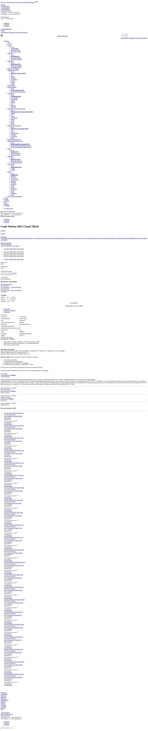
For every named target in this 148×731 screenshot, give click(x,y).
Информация (4, 700)
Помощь (3, 702)
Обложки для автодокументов (70, 238)
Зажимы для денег (32, 238)
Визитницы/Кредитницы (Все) (20, 144)
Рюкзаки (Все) (15, 56)
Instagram (6, 23)
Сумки (3, 238)
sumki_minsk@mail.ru (8, 216)
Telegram (6, 24)
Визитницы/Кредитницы (112, 238)
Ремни (122, 238)
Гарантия (3, 706)
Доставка (45, 370)
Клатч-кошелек (50, 238)
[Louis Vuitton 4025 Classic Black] (14, 249)
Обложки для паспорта (85, 238)
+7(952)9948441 (5, 9)
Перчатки (126, 238)
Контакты (3, 711)
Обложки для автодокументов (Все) (22, 112)
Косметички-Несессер (98, 238)
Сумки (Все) (14, 48)
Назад (9, 42)
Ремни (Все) (14, 152)
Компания (4, 692)
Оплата (38, 370)
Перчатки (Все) (15, 159)
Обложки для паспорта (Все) (20, 128)
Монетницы (136, 238)
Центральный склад (6, 284)
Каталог (3, 5)
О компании (4, 694)
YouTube (6, 26)
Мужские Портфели (21, 238)
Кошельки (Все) (16, 64)
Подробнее (14, 273)
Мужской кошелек (6, 244)
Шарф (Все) (14, 175)
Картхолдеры (42, 238)
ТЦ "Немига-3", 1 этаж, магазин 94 (11, 290)
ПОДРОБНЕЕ (8, 424)
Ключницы (58, 238)
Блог (2, 709)
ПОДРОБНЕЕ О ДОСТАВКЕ (74, 306)
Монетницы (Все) (16, 167)
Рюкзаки (7, 238)
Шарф (131, 238)
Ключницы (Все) (16, 96)
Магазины (4, 699)
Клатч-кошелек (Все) (17, 90)
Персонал (3, 695)
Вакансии (3, 697)
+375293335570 (5, 6)
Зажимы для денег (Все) (18, 73)
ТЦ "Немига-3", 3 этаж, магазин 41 (11, 287)
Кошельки (13, 238)
